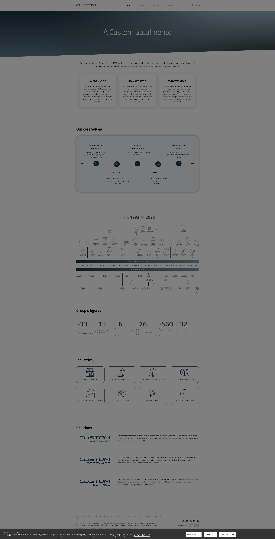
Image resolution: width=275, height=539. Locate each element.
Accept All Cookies (228, 534)
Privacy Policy (146, 536)
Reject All (210, 534)
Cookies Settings (193, 534)
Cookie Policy (138, 536)
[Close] (271, 533)
